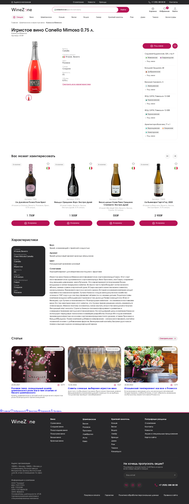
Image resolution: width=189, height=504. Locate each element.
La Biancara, (155, 205)
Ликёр (114, 434)
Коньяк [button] (62, 17)
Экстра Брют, (153, 207)
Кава (85, 441)
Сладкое (66, 69)
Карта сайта (150, 437)
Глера (16, 282)
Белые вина (55, 437)
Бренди (114, 437)
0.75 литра (18, 277)
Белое (85, 424)
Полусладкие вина (58, 430)
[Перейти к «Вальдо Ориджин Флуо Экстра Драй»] (73, 180)
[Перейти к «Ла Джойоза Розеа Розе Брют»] (30, 180)
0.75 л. (65, 80)
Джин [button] (143, 17)
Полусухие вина (57, 434)
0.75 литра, (30, 207)
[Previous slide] (167, 156)
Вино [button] (32, 17)
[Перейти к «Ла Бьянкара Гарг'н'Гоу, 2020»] (158, 180)
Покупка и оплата (92, 495)
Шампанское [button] (46, 17)
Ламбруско (88, 434)
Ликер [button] (98, 17)
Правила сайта (171, 495)
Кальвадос (116, 451)
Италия (15, 205)
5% (63, 75)
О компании (78, 2)
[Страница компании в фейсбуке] (133, 485)
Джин (113, 441)
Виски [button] (74, 17)
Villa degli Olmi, (112, 208)
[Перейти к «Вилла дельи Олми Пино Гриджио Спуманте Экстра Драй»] (116, 180)
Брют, (46, 205)
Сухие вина (55, 423)
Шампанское (89, 419)
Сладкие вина (56, 427)
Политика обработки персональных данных (139, 495)
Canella (65, 51)
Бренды (102, 2)
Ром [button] (131, 17)
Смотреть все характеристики (76, 84)
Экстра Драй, (68, 207)
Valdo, (69, 205)
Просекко (87, 431)
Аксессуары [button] (170, 17)
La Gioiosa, (23, 205)
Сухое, (111, 210)
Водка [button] (86, 17)
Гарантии (109, 495)
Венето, (31, 205)
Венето (76, 57)
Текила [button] (155, 17)
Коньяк (114, 423)
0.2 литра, (119, 210)
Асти (85, 438)
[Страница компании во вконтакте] (126, 485)
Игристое (18, 267)
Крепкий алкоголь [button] (115, 17)
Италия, (69, 57)
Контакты (149, 427)
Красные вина (56, 441)
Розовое (66, 63)
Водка (114, 430)
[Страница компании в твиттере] (139, 485)
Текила (114, 448)
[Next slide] (175, 156)
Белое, (83, 205)
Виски (114, 427)
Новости (91, 2)
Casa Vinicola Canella (23, 256)
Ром (113, 444)
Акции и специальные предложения (161, 434)
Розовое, (40, 205)
